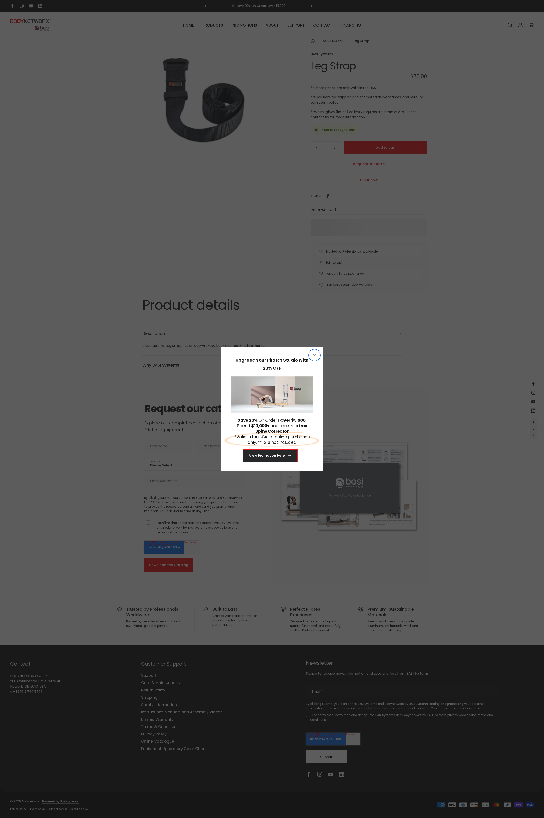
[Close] (314, 355)
